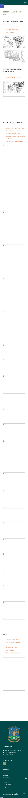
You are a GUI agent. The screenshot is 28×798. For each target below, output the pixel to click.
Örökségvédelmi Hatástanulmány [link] (15, 141)
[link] (2, 6)
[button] (25, 2)
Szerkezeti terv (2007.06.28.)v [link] (14, 77)
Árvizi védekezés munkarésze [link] (14, 131)
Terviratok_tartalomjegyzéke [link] (13, 652)
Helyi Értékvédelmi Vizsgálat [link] (14, 133)
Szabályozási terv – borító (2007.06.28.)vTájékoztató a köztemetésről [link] (13, 642)
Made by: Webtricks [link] (13, 794)
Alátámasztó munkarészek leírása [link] (15, 128)
